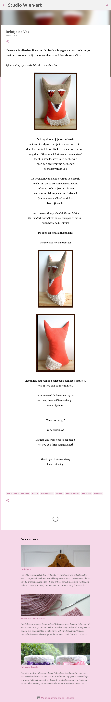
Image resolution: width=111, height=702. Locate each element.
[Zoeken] (46, 5)
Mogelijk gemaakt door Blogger (57, 698)
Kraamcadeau (72, 493)
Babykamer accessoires (18, 493)
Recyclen (86, 493)
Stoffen (98, 493)
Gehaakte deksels (29, 667)
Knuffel (59, 493)
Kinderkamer (47, 493)
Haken (35, 493)
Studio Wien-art (25, 5)
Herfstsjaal (26, 569)
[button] (7, 41)
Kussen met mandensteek (33, 618)
